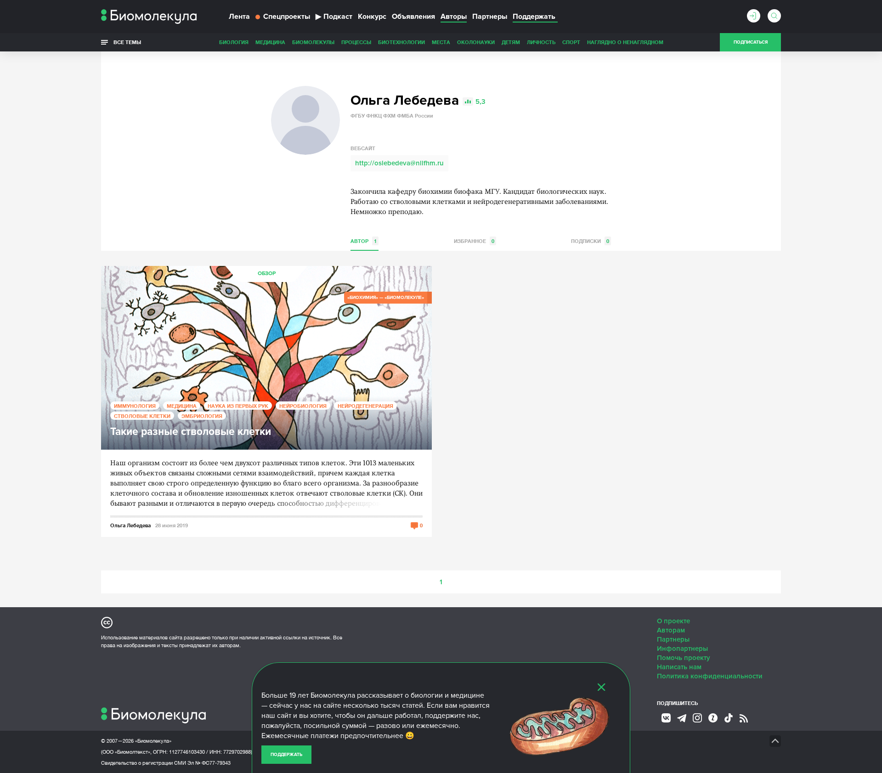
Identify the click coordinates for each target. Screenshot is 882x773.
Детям (511, 42)
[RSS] (744, 718)
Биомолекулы (313, 42)
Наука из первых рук (238, 406)
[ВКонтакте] (666, 717)
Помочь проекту (683, 658)
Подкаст (334, 16)
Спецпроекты (286, 16)
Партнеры (489, 16)
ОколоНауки (476, 42)
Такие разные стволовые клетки (190, 432)
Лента (239, 16)
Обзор (267, 273)
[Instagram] (697, 717)
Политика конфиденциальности (710, 676)
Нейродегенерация (365, 406)
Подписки (590, 241)
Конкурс (372, 16)
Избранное (474, 241)
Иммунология (135, 406)
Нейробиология (303, 406)
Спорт (571, 42)
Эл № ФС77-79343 (209, 763)
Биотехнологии (401, 42)
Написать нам (679, 667)
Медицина (270, 42)
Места (441, 42)
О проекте (673, 621)
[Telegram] (681, 718)
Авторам (671, 630)
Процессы (356, 42)
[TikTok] (728, 717)
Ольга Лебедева (130, 525)
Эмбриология (201, 416)
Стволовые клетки (142, 416)
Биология (234, 42)
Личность (541, 42)
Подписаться (751, 42)
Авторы (454, 16)
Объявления (413, 16)
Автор (364, 241)
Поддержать (286, 754)
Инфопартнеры (682, 648)
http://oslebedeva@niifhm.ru (399, 163)
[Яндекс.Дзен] (713, 717)
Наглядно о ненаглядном (625, 42)
